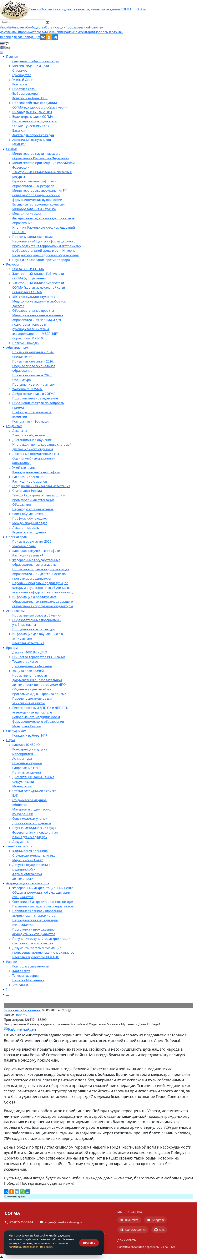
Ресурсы (12, 264)
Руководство (21, 75)
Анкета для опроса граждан (33, 135)
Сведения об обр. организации (35, 61)
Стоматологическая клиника (33, 855)
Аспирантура (22, 758)
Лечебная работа (19, 846)
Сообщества (35, 27)
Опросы (23, 32)
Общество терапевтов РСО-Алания (38, 657)
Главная (12, 56)
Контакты (19, 84)
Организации (55, 27)
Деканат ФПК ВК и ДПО (29, 652)
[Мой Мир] (27, 1191)
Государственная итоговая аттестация (41, 486)
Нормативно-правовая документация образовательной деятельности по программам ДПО (39, 680)
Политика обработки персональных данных (146, 1247)
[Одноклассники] (11, 1191)
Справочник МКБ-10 (27, 338)
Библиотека (17, 27)
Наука (10, 740)
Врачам (12, 648)
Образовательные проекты (33, 310)
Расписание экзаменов (29, 481)
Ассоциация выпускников (31, 140)
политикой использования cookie (30, 1247)
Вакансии (55, 32)
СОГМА (126, 9)
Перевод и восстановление (32, 509)
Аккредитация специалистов (27, 883)
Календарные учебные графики (36, 472)
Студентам (14, 426)
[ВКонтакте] (6, 1191)
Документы (20, 842)
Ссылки (11, 149)
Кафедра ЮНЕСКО (26, 745)
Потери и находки (25, 343)
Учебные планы (24, 467)
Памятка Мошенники (28, 980)
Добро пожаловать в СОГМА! (34, 394)
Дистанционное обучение (32, 440)
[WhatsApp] (22, 1191)
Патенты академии (26, 772)
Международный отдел (29, 523)
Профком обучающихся (30, 518)
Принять (89, 1242)
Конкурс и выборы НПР (30, 98)
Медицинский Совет (27, 860)
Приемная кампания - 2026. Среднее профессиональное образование (33, 366)
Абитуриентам (17, 347)
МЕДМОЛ (19, 144)
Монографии (22, 786)
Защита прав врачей (28, 671)
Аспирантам (15, 611)
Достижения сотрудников (31, 823)
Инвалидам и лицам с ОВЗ (32, 112)
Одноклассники (135, 1229)
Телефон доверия (25, 975)
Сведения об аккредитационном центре (42, 902)
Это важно (20, 985)
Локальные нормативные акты (35, 454)
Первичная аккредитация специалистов (42, 906)
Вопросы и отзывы (109, 32)
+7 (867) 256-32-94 (21, 1222)
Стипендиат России (27, 491)
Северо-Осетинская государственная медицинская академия (75, 9)
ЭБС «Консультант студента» (33, 297)
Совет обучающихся (27, 514)
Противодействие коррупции (34, 103)
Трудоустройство (25, 661)
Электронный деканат (28, 435)
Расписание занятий (27, 477)
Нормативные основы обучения (36, 615)
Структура (20, 70)
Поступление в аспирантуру (33, 384)
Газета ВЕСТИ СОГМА (28, 269)
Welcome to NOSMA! (27, 389)
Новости (21, 1015)
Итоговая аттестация (28, 643)
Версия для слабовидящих (20, 37)
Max (161, 1229)
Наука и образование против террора (41, 260)
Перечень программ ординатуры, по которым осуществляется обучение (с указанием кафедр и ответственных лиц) (42, 587)
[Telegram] (17, 1191)
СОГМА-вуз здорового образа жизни (40, 107)
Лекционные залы (25, 527)
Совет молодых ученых (29, 818)
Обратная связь (24, 89)
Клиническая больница (30, 851)
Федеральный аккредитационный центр (42, 888)
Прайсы (68, 32)
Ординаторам (16, 537)
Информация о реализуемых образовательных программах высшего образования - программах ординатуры (42, 601)
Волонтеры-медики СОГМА (32, 116)
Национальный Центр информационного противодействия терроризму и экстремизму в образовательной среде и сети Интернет (46, 246)
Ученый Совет (23, 80)
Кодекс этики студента (29, 532)
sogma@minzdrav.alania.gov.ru (64, 1222)
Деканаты (19, 431)
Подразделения (77, 27)
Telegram (158, 1220)
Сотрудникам (16, 731)
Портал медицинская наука (32, 237)
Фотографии (38, 32)
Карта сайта (21, 971)
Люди (4, 27)
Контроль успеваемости (30, 966)
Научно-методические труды (34, 828)
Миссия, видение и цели (30, 66)
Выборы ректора (25, 93)
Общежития (21, 504)
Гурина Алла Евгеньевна (22, 1010)
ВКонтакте (131, 1220)
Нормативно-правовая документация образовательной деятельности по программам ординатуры (40, 574)
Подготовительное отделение (35, 398)
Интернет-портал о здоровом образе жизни (45, 255)
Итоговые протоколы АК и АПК (35, 957)
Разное (11, 962)
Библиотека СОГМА (27, 292)
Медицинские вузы (26, 213)
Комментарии (84, 32)
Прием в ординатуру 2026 (31, 541)
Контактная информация (31, 421)
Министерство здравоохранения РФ (39, 190)
